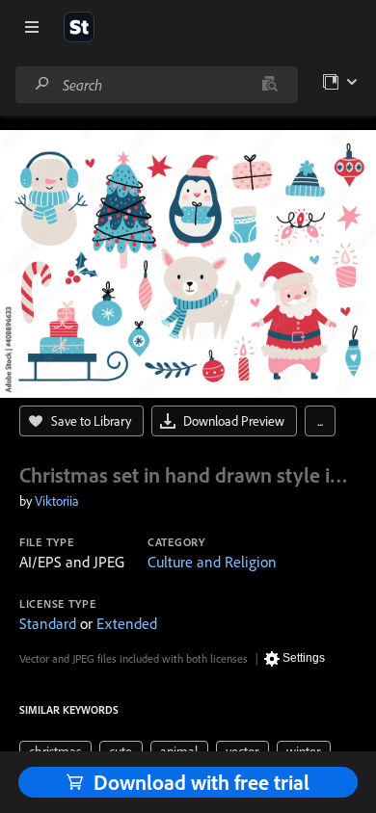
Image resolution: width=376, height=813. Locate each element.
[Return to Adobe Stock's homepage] (79, 27)
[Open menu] (31, 27)
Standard (47, 623)
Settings (303, 658)
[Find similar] (269, 84)
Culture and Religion (212, 561)
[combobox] (156, 84)
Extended (126, 623)
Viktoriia (57, 501)
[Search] (42, 84)
